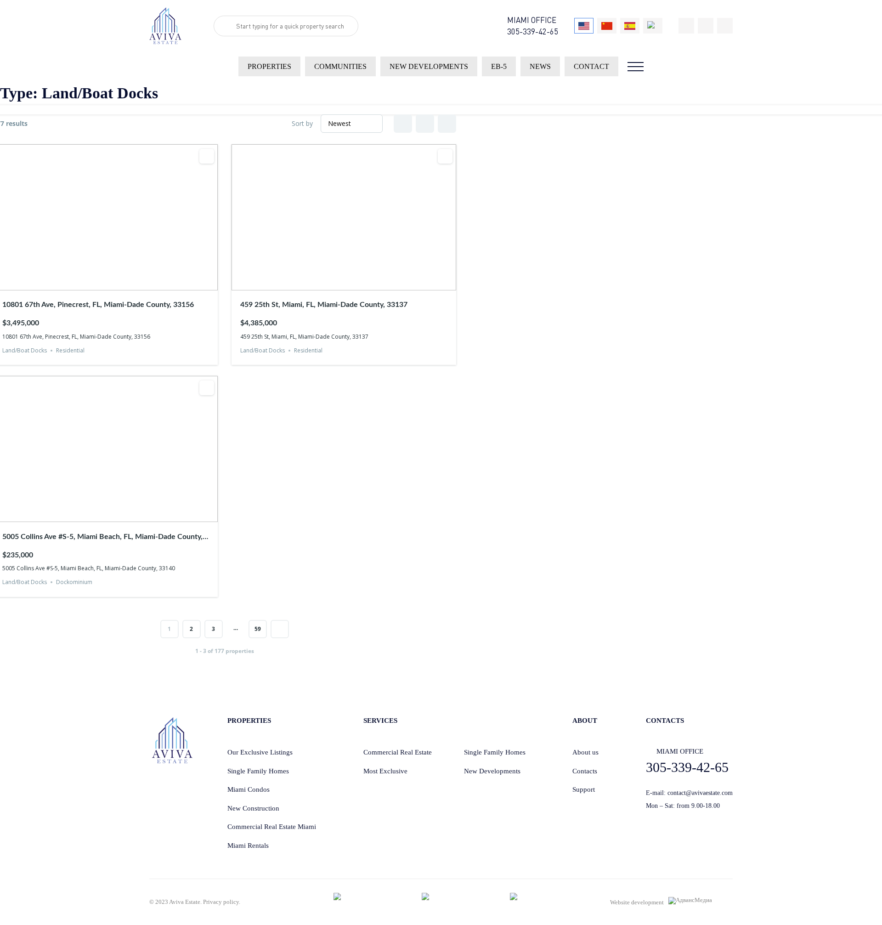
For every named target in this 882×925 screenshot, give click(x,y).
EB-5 (499, 66)
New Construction (253, 808)
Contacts (584, 771)
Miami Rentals (248, 845)
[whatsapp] (705, 26)
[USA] (584, 26)
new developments (429, 66)
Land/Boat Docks (24, 350)
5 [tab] (122, 283)
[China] (606, 26)
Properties (269, 66)
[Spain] (629, 26)
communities (340, 66)
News (540, 66)
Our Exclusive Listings (260, 752)
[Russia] (652, 26)
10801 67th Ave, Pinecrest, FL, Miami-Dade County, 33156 (98, 304)
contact (591, 66)
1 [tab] (88, 283)
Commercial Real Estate (397, 752)
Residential (70, 350)
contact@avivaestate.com (700, 792)
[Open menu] (636, 66)
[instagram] (725, 26)
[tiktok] (686, 26)
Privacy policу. (221, 901)
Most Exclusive (385, 771)
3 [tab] (105, 283)
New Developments (492, 771)
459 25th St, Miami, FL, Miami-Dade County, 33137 (323, 304)
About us (585, 752)
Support (583, 789)
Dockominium (74, 582)
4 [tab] (113, 283)
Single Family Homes (258, 771)
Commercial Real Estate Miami (271, 826)
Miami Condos (248, 789)
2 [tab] (97, 283)
